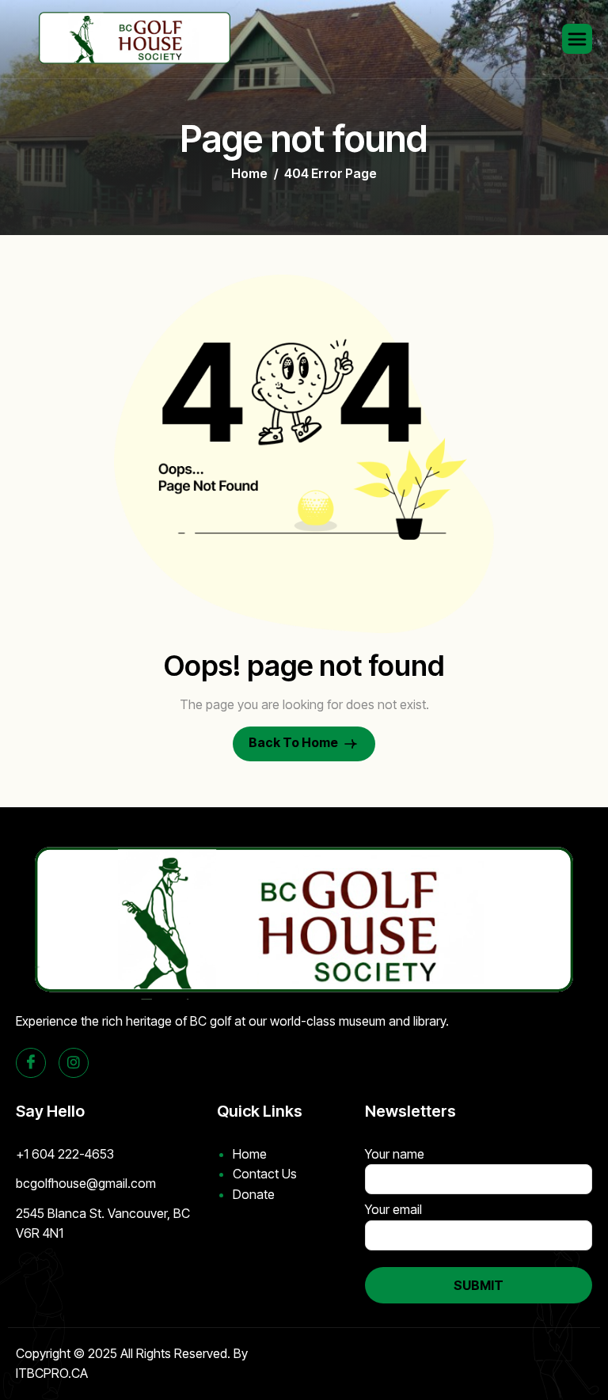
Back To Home (294, 743)
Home (250, 1154)
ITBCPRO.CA (52, 1373)
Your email (393, 1209)
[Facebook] (31, 1063)
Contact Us (265, 1174)
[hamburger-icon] (577, 39)
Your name (394, 1154)
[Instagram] (74, 1063)
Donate (254, 1194)
